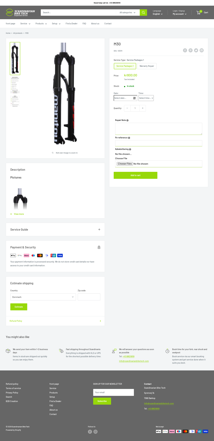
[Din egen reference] (129, 138)
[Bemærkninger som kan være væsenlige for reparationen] (127, 120)
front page (10, 23)
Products (40, 23)
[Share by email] (202, 50)
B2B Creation (12, 401)
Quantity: (118, 108)
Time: (141, 93)
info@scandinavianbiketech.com (134, 361)
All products (17, 33)
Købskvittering (130, 148)
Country (14, 290)
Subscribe (102, 401)
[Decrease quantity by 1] (127, 108)
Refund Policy (16, 321)
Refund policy (12, 384)
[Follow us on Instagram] (95, 432)
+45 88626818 (128, 356)
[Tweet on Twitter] (196, 50)
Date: (116, 93)
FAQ (84, 23)
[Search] (143, 12)
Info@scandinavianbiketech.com (159, 403)
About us (95, 23)
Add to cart (135, 175)
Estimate (19, 307)
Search (9, 397)
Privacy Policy (12, 392)
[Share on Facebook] (185, 50)
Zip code (82, 290)
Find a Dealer (71, 23)
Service (23, 23)
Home (8, 33)
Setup (54, 23)
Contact (108, 23)
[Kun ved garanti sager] (130, 149)
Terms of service (13, 388)
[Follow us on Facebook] (90, 432)
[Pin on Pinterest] (191, 50)
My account (178, 14)
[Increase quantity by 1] (143, 108)
